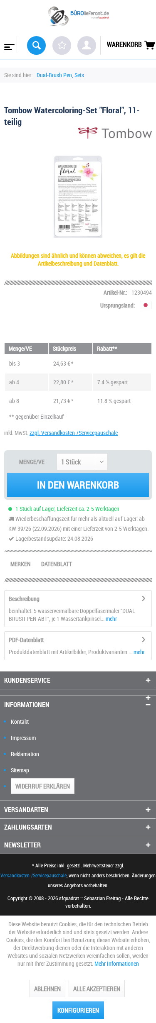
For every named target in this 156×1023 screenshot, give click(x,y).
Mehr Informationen (116, 963)
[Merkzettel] (61, 45)
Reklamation (25, 754)
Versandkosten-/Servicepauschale (33, 875)
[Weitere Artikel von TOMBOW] (115, 134)
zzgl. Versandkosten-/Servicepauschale (74, 433)
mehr (110, 619)
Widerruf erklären (42, 786)
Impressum (23, 738)
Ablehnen (47, 988)
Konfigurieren (78, 1010)
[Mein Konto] (86, 45)
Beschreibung (24, 599)
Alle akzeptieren (96, 988)
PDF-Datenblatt (26, 640)
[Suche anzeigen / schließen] (36, 45)
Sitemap (20, 770)
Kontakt (20, 721)
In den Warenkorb (78, 484)
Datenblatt (56, 564)
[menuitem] (8, 44)
